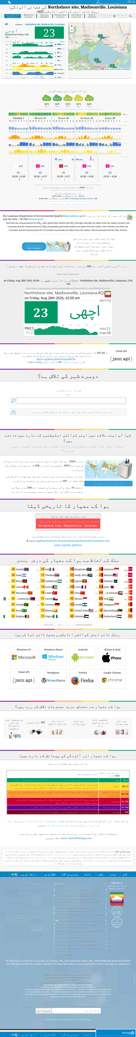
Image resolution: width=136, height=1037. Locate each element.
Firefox (83, 672)
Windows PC (24, 649)
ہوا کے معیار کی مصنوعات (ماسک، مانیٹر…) (26, 932)
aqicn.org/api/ (35, 362)
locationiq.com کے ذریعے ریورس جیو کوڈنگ (75, 940)
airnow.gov (35, 219)
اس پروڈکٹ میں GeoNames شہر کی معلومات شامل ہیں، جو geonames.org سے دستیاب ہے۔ (78, 909)
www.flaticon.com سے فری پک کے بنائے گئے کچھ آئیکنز (77, 931)
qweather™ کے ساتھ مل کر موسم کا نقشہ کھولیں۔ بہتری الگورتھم (78, 915)
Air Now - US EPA (67, 979)
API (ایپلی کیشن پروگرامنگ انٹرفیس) (23, 935)
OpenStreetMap (115, 69)
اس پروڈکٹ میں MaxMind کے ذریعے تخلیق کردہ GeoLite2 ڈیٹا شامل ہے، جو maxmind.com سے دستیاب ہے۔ (78, 901)
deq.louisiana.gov (74, 215)
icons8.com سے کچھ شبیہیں (68, 936)
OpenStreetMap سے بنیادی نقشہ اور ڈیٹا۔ (76, 944)
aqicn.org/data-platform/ (68, 545)
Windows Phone (53, 649)
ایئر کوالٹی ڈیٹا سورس (16, 924)
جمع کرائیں (43, 1010)
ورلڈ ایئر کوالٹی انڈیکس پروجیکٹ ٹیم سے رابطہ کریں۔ (25, 891)
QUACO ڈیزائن (62, 954)
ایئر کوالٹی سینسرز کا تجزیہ (19, 912)
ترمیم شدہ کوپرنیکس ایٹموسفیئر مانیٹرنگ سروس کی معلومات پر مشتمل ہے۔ (76, 925)
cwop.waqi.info (66, 920)
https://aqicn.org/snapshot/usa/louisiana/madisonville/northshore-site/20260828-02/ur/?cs (68, 288)
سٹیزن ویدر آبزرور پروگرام (89, 920)
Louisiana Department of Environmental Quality (67, 977)
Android (83, 649)
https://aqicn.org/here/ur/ (68, 274)
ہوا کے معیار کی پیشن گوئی (18, 929)
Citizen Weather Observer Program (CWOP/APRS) (67, 974)
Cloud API (23, 672)
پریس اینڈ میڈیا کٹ (14, 895)
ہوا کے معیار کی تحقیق (22, 901)
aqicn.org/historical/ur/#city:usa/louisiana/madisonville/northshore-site (69, 540)
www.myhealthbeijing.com (76, 838)
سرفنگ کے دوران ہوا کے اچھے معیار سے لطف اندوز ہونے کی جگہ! (79, 949)
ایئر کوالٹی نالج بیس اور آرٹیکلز (22, 907)
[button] (112, 67)
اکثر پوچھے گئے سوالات (22, 918)
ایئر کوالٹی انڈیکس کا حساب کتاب (22, 927)
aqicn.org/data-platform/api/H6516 (56, 359)
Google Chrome (112, 672)
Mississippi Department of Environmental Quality (67, 982)
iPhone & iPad (112, 649)
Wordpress (53, 672)
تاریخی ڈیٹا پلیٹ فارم (16, 937)
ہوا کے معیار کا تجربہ (16, 909)
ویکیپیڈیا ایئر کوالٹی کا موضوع (37, 821)
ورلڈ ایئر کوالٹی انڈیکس (60, 854)
